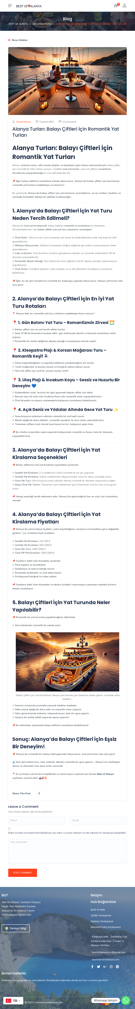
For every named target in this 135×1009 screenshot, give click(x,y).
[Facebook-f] (92, 966)
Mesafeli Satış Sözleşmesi (106, 927)
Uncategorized (42, 23)
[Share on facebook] (39, 793)
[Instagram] (111, 966)
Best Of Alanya (18, 23)
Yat (68, 602)
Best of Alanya (105, 773)
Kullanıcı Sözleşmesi (102, 921)
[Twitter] (98, 966)
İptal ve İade (98, 909)
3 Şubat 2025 (46, 121)
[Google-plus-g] (105, 966)
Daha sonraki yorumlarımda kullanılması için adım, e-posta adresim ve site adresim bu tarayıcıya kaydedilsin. (67, 832)
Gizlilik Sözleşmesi (101, 915)
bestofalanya (23, 121)
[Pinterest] (117, 966)
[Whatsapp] (125, 1000)
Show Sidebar (19, 40)
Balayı (66, 739)
